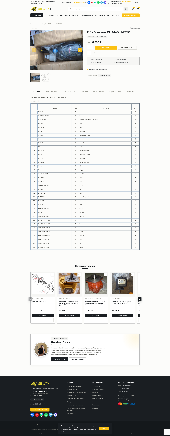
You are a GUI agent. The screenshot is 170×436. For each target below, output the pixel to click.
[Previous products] (30, 299)
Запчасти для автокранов (75, 405)
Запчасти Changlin (105, 75)
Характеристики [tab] (51, 92)
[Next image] (80, 50)
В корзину (106, 47)
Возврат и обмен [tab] (99, 92)
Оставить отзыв (135, 27)
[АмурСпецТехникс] (39, 9)
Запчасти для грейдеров (74, 386)
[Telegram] (101, 2)
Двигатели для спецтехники (75, 398)
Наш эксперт (96, 405)
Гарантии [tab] (84, 92)
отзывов (42, 27)
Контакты (95, 408)
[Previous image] (34, 50)
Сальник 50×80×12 (39, 302)
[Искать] (126, 9)
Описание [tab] (36, 92)
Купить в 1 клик (127, 47)
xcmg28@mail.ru (79, 2)
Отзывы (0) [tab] (129, 92)
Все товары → (71, 413)
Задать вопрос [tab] (115, 92)
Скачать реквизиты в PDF (126, 396)
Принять (104, 428)
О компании (96, 386)
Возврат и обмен (97, 395)
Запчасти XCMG (72, 395)
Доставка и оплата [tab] (69, 92)
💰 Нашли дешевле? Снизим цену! (97, 69)
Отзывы (94, 402)
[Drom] (92, 2)
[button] (89, 53)
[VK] (88, 2)
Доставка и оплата (98, 389)
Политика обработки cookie (132, 433)
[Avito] (95, 2)
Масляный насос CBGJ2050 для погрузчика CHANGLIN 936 (69, 304)
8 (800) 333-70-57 (115, 1)
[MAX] (104, 2)
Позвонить (60, 359)
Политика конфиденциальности (38, 433)
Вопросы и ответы (98, 398)
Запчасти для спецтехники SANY (77, 392)
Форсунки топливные (73, 402)
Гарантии (95, 392)
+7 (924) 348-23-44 (116, 3)
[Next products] (139, 299)
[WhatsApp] (98, 2)
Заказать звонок (77, 359)
